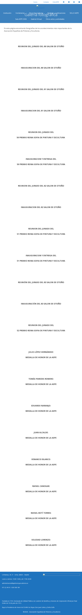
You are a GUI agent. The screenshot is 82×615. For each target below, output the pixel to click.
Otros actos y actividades (55, 19)
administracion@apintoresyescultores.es (15, 583)
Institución (7, 13)
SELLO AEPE (74, 13)
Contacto (46, 2)
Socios (35, 2)
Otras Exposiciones (36, 13)
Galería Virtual (36, 19)
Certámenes (20, 13)
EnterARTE (56, 2)
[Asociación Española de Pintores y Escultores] (41, 7)
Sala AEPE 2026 (21, 19)
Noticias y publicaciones (56, 13)
